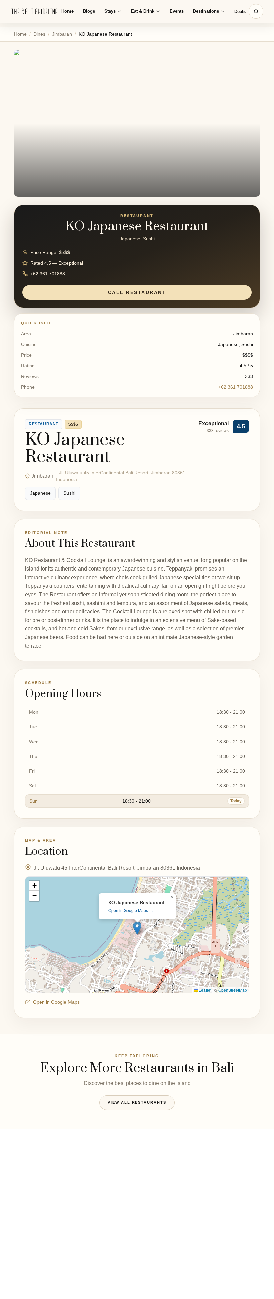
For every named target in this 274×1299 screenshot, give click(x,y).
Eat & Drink (142, 11)
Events (177, 11)
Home (67, 11)
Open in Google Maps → (130, 910)
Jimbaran (62, 34)
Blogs (89, 11)
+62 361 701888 (235, 387)
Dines (39, 34)
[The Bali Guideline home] (34, 11)
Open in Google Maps (56, 1002)
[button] (137, 928)
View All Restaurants (137, 1102)
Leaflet (204, 990)
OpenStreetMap (232, 990)
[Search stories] (256, 11)
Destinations (206, 11)
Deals (240, 11)
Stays (110, 11)
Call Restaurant (137, 292)
